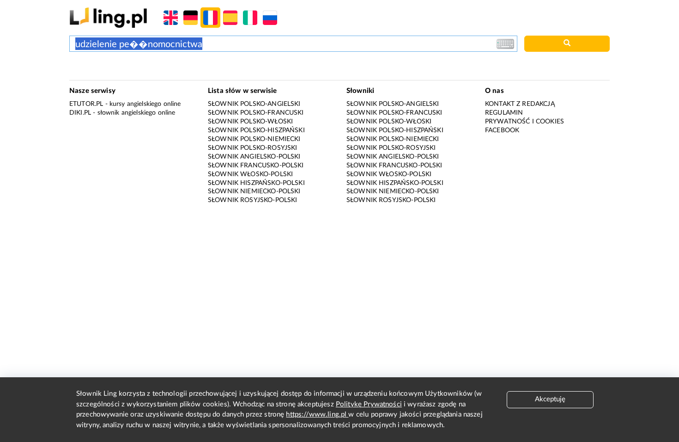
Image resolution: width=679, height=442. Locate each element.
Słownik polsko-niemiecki (254, 139)
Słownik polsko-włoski (250, 121)
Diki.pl (80, 113)
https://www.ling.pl (317, 414)
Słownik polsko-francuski (256, 113)
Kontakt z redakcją (520, 104)
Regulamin (504, 113)
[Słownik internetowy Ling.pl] (108, 17)
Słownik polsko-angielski (254, 104)
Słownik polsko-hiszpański (256, 130)
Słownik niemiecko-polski (254, 191)
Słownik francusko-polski (256, 165)
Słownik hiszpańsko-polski (256, 183)
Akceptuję (550, 399)
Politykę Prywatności (369, 404)
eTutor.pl (86, 104)
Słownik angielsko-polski (254, 156)
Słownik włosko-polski (250, 174)
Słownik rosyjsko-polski (252, 200)
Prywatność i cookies (524, 121)
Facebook (502, 130)
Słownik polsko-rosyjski (252, 148)
